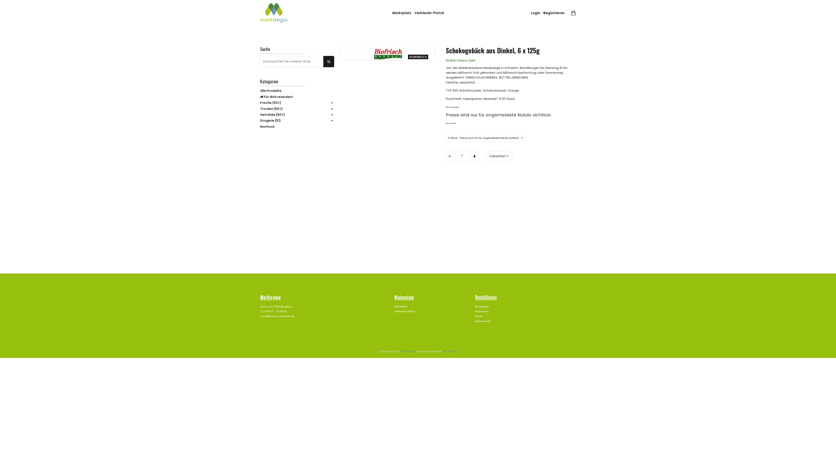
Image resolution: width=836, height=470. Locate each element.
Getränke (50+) (272, 114)
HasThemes (408, 351)
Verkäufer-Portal (429, 13)
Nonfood (267, 126)
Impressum (482, 311)
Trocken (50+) (271, 109)
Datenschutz (483, 321)
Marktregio (481, 306)
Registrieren (554, 13)
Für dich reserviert (278, 97)
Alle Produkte (270, 91)
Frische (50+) (270, 103)
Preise (478, 316)
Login (535, 13)
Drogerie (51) (270, 120)
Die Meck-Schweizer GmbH (460, 60)
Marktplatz (401, 13)
